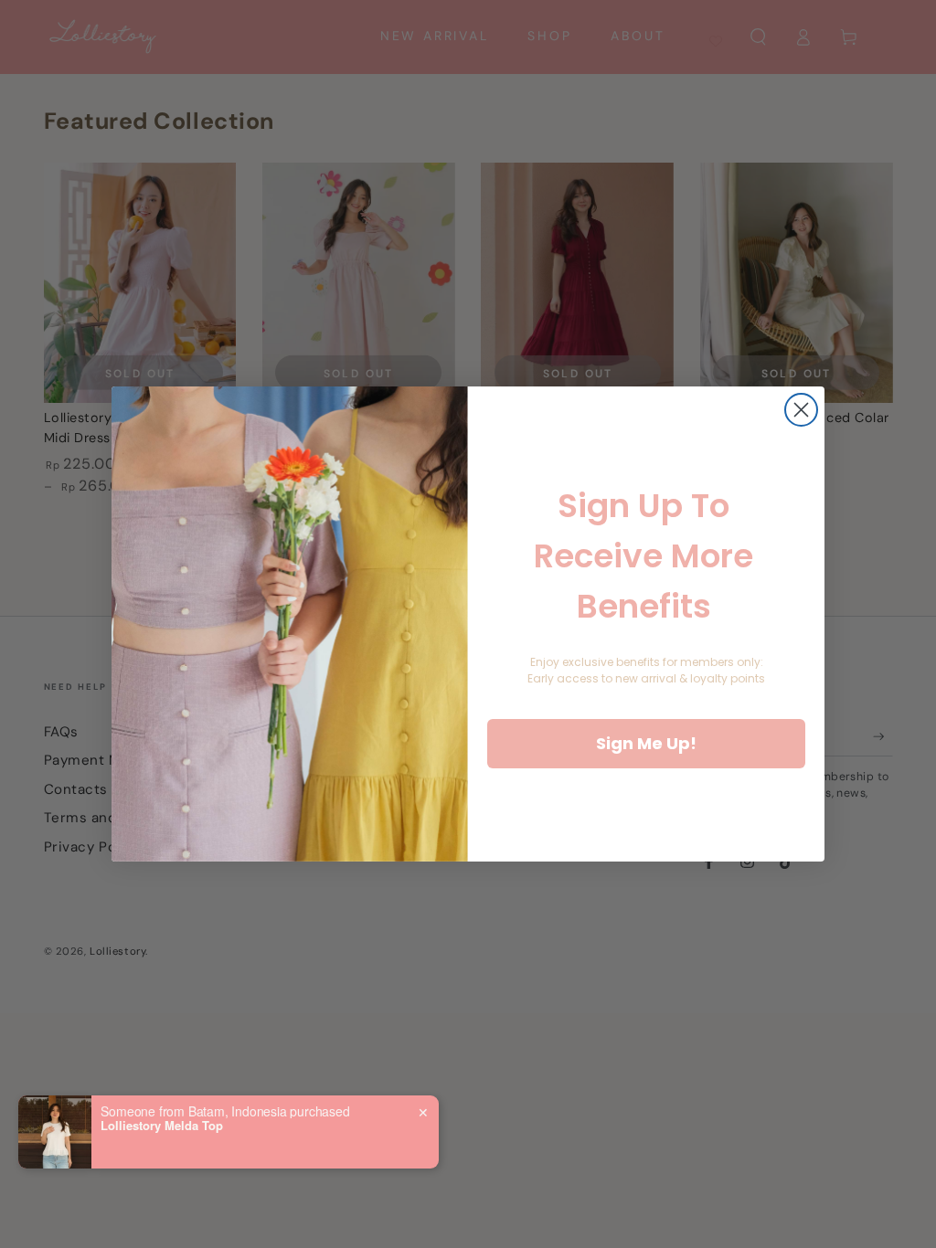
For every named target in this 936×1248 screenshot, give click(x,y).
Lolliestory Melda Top (162, 1125)
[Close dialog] (801, 410)
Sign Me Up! (646, 743)
